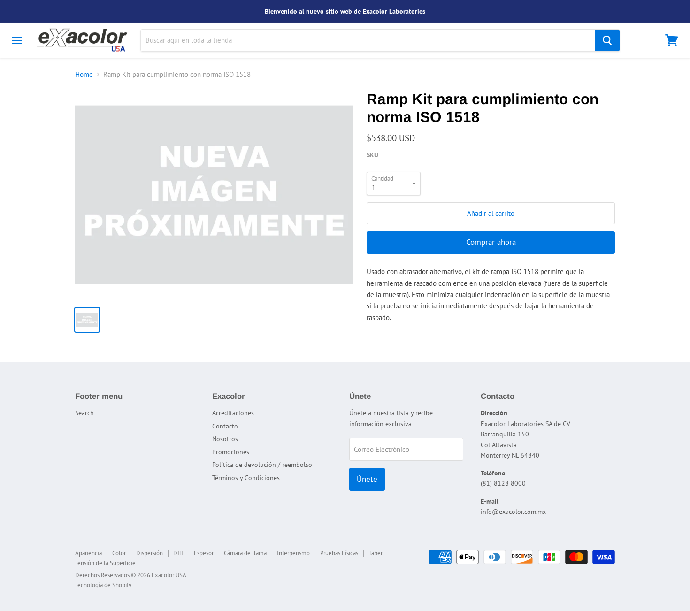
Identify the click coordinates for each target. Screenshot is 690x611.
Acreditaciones (233, 413)
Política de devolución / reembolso (262, 464)
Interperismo (293, 553)
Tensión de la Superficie (105, 563)
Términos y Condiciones (246, 478)
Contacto (225, 426)
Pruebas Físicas (339, 553)
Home (84, 74)
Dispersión (149, 553)
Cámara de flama (245, 553)
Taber (375, 553)
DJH (178, 553)
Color (119, 553)
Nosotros (225, 439)
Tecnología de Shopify (103, 585)
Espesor (204, 553)
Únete (367, 479)
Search (84, 413)
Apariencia (88, 553)
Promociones (230, 452)
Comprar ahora (491, 242)
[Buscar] (607, 40)
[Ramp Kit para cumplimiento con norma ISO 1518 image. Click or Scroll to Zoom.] (214, 195)
